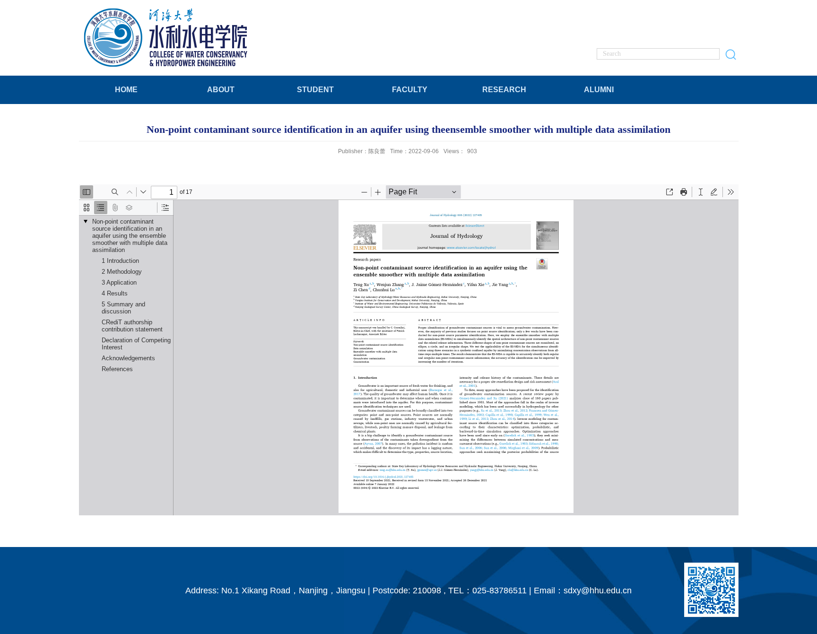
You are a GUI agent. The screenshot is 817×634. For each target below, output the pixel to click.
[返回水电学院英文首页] (167, 10)
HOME (126, 90)
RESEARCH (504, 90)
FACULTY (409, 90)
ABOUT (221, 90)
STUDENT (315, 90)
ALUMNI (599, 90)
